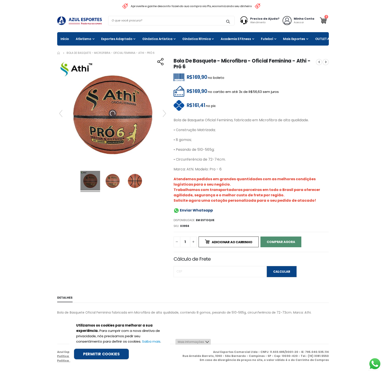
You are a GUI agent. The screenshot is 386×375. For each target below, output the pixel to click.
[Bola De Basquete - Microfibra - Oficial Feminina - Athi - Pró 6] (90, 181)
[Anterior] (60, 113)
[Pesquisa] (228, 21)
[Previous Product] (319, 62)
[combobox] (171, 20)
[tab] (65, 298)
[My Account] (245, 20)
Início (58, 52)
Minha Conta (304, 19)
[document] (120, 341)
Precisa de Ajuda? (264, 19)
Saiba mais (151, 341)
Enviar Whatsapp (196, 210)
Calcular (281, 271)
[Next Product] (326, 62)
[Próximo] (164, 113)
